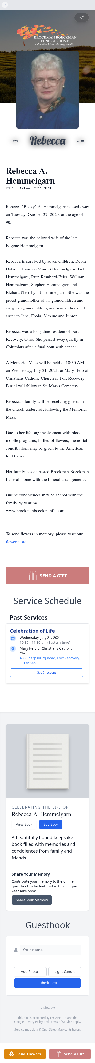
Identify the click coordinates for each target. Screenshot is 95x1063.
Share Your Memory (32, 900)
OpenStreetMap (53, 1029)
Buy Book (50, 824)
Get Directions (46, 673)
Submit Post (47, 982)
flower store (16, 541)
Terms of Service (60, 1022)
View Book (24, 824)
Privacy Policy (34, 1022)
